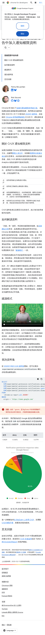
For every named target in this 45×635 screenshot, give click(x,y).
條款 (3, 625)
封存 (3, 592)
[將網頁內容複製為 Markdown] (6, 47)
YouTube (5, 609)
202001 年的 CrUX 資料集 (14, 366)
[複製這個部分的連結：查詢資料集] (17, 360)
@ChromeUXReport (9, 542)
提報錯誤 (5, 572)
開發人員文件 (17, 153)
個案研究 (5, 589)
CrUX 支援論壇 (26, 539)
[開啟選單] (3, 2)
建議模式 (19, 250)
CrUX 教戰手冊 (7, 523)
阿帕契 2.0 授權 (21, 552)
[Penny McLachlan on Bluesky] (15, 90)
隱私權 (9, 625)
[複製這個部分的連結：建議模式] (14, 299)
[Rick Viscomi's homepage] (18, 101)
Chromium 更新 (7, 585)
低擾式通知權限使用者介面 (26, 108)
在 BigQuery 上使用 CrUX (24, 520)
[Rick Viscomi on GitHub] (12, 101)
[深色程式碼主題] (38, 379)
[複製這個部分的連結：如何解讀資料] (19, 219)
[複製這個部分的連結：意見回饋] (14, 529)
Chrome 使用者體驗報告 (15, 117)
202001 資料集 (31, 114)
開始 (22, 34)
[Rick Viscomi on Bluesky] (15, 101)
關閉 (22, 26)
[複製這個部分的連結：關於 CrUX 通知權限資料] (32, 144)
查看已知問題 (6, 576)
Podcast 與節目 (7, 596)
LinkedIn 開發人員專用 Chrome (12, 612)
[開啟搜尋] (31, 2)
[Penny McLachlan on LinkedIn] (12, 90)
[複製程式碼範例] (41, 379)
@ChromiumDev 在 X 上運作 (11, 605)
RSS (3, 616)
